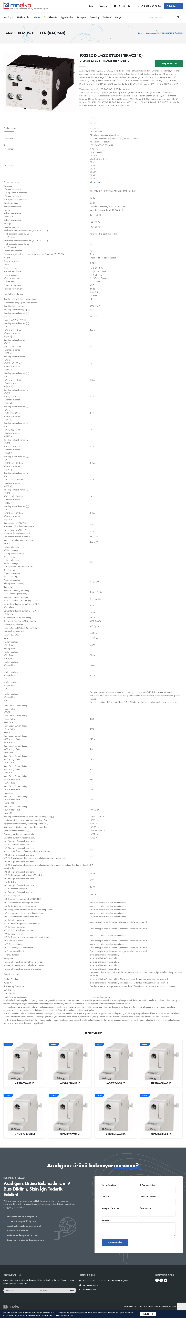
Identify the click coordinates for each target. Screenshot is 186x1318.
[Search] (178, 17)
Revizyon (81, 17)
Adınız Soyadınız (109, 1185)
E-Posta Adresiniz (147, 1185)
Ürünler (36, 17)
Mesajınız (106, 1220)
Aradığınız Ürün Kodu (111, 1208)
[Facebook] (119, 6)
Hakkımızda (23, 17)
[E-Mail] (115, 6)
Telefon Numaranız (148, 1196)
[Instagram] (124, 6)
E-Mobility (94, 17)
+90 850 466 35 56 (151, 6)
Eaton (140, 33)
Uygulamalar (66, 17)
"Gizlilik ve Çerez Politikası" (50, 1315)
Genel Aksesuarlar (152, 33)
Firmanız (105, 1196)
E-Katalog (172, 6)
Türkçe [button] (102, 6)
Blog (91, 6)
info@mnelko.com (89, 1289)
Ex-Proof (107, 17)
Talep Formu (167, 63)
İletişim (118, 17)
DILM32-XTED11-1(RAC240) (172, 33)
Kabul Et (147, 1314)
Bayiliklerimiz (50, 17)
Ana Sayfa (8, 17)
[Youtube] (129, 6)
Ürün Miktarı (145, 1208)
